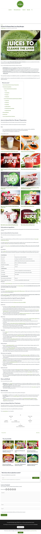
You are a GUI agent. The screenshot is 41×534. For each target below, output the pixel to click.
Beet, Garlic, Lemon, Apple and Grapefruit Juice (9, 224)
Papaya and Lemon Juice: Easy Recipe (28, 151)
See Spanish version (20, 527)
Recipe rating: (3, 489)
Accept (20, 532)
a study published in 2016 (10, 345)
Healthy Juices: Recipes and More (20, 451)
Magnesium (7, 96)
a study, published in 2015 (10, 348)
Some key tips (5, 114)
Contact (33, 522)
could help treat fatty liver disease (24, 313)
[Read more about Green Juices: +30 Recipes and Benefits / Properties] (20, 458)
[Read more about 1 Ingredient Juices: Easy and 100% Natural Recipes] (8, 444)
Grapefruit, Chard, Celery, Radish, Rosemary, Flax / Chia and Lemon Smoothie (30, 188)
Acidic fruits (7, 100)
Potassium (6, 94)
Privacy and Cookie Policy (27, 522)
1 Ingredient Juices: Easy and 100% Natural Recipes (8, 451)
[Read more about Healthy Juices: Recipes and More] (20, 444)
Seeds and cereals (8, 110)
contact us (5, 479)
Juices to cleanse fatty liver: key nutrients (10, 88)
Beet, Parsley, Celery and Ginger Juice (28, 224)
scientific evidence (16, 396)
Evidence (6, 331)
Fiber (6, 90)
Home (2, 24)
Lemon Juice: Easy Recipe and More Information (9, 151)
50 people (18, 369)
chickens (26, 369)
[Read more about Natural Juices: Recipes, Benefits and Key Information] (32, 444)
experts (6, 242)
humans (28, 374)
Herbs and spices (8, 106)
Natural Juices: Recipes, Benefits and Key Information (32, 451)
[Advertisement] (20, 17)
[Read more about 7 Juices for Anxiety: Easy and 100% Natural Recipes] (32, 458)
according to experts (6, 294)
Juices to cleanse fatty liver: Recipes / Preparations (11, 84)
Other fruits (7, 102)
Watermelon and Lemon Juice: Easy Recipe (28, 169)
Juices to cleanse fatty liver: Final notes (9, 116)
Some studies (34, 386)
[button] (11, 9)
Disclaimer (36, 524)
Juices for (10, 9)
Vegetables (7, 104)
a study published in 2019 (13, 338)
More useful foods (6, 112)
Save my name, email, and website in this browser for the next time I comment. (13, 512)
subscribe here (5, 411)
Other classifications (17, 9)
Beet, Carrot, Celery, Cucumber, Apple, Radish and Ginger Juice (10, 207)
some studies (30, 371)
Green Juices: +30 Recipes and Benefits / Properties (20, 465)
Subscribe (28, 9)
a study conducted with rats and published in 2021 (17, 323)
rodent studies (13, 306)
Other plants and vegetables (9, 108)
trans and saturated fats (27, 398)
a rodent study (13, 347)
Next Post (38, 432)
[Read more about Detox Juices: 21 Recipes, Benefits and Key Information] (8, 458)
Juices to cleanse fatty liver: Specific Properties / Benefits (13, 98)
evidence (4, 251)
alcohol (32, 398)
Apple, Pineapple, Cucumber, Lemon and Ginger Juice (9, 170)
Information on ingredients (7, 86)
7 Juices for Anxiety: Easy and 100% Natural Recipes (32, 465)
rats (31, 374)
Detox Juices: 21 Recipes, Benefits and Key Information (8, 465)
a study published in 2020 (13, 362)
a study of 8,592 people (8, 283)
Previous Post (3, 432)
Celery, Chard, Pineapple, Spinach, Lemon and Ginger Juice (9, 188)
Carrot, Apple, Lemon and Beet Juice (27, 206)
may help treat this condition (32, 318)
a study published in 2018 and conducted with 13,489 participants (15, 291)
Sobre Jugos (14, 522)
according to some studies (20, 335)
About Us (24, 9)
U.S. (20, 285)
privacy (15, 479)
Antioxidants (7, 92)
